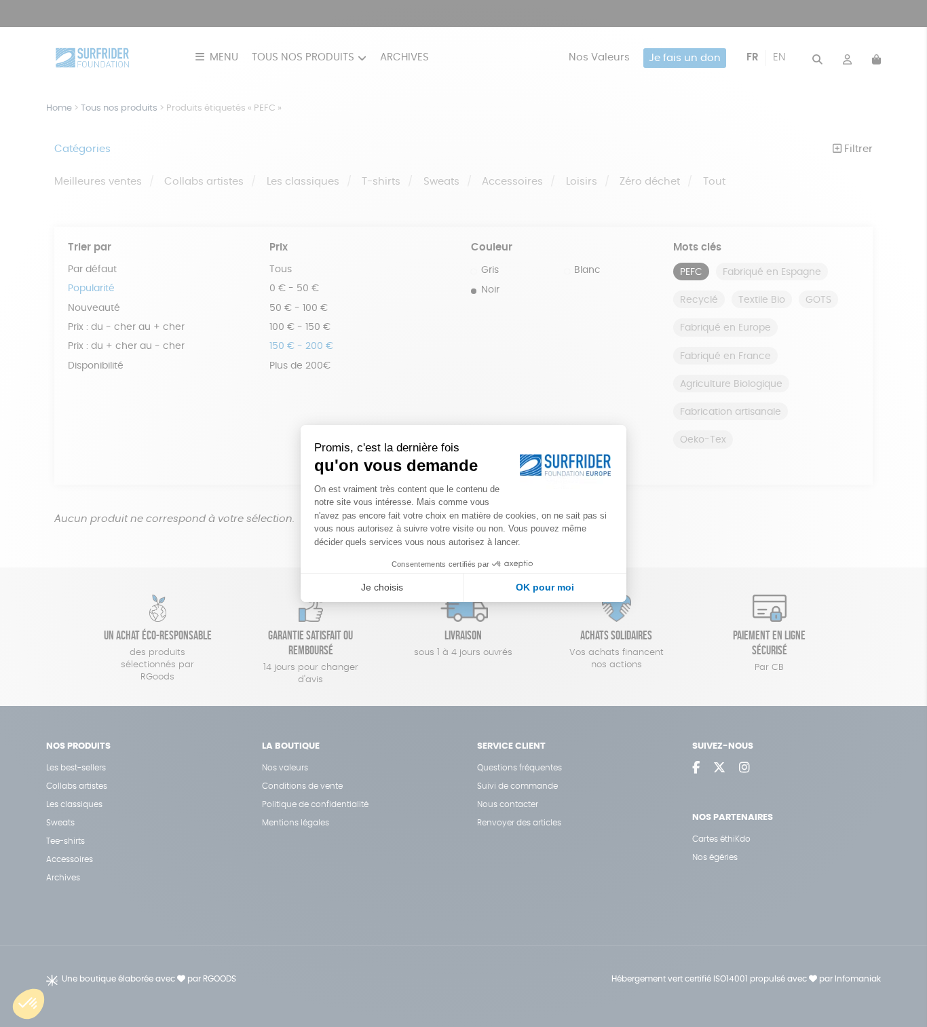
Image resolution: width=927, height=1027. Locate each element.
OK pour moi (545, 587)
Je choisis (382, 587)
